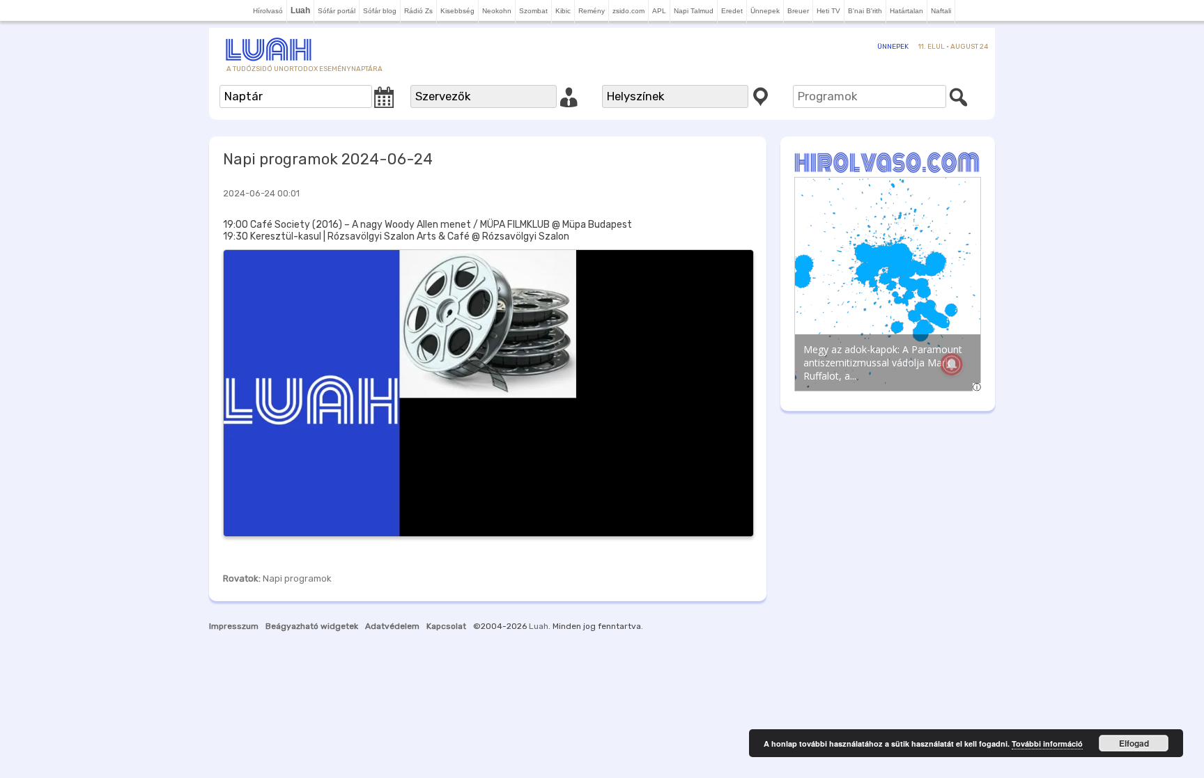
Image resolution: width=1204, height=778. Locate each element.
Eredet (732, 11)
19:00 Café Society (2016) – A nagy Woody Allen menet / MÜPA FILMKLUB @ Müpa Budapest (427, 225)
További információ (1047, 743)
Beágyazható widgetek (311, 626)
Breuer (798, 11)
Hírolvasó (268, 11)
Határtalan (906, 11)
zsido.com (628, 11)
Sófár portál (336, 11)
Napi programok (297, 578)
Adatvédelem (392, 626)
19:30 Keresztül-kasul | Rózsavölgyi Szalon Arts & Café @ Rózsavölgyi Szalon (396, 236)
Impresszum (233, 626)
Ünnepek (765, 11)
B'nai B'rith (865, 11)
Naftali (941, 11)
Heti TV (828, 11)
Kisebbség (457, 11)
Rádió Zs (418, 11)
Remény (591, 11)
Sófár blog (379, 11)
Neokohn (496, 11)
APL (659, 11)
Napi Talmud (693, 11)
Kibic (563, 11)
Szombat (533, 11)
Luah (538, 626)
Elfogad (1134, 743)
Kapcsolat (446, 626)
